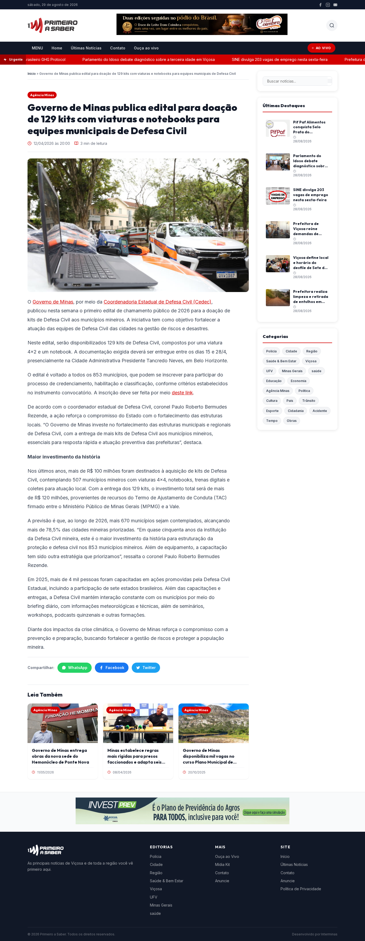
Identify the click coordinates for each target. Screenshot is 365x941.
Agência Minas (42, 95)
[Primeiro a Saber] (52, 25)
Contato (117, 48)
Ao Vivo (323, 48)
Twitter (149, 667)
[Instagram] (328, 5)
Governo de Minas (53, 302)
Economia (298, 381)
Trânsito (308, 401)
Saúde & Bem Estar (281, 361)
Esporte (272, 411)
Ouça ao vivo (146, 48)
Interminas (329, 934)
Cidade (291, 351)
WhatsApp (77, 667)
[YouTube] (335, 5)
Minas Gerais (292, 371)
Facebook (115, 667)
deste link (182, 392)
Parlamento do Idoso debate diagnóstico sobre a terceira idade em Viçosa (137, 59)
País (289, 401)
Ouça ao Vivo (227, 856)
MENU (37, 48)
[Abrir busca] (331, 25)
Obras (292, 421)
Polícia (271, 351)
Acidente (320, 411)
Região (311, 351)
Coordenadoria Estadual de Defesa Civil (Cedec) (157, 302)
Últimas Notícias (86, 48)
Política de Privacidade (301, 888)
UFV (269, 371)
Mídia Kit (222, 864)
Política (304, 391)
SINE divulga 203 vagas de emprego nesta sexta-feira (268, 59)
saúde (316, 371)
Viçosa (310, 361)
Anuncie (222, 880)
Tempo (272, 421)
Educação (274, 381)
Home (57, 48)
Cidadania (296, 411)
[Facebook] (320, 5)
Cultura (271, 401)
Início (32, 74)
